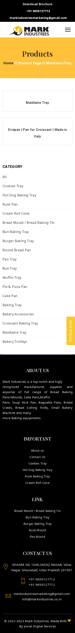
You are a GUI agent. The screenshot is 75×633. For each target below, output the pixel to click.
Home (8, 63)
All (4, 177)
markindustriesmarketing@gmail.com (38, 18)
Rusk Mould (37, 530)
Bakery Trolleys (14, 341)
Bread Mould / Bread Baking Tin (28, 222)
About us (37, 450)
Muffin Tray (11, 277)
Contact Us (37, 457)
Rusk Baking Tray (37, 476)
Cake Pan (10, 296)
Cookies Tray (12, 186)
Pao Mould (37, 537)
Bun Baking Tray (15, 231)
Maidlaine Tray (14, 332)
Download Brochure (37, 4)
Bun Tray (9, 268)
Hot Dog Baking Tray (19, 195)
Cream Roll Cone (16, 213)
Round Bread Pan (16, 250)
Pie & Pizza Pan (15, 286)
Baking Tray (12, 305)
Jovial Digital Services (40, 626)
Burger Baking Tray (18, 241)
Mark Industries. (37, 621)
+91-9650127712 (38, 11)
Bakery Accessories (18, 314)
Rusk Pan (10, 204)
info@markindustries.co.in (41, 599)
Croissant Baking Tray (20, 323)
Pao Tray (9, 259)
